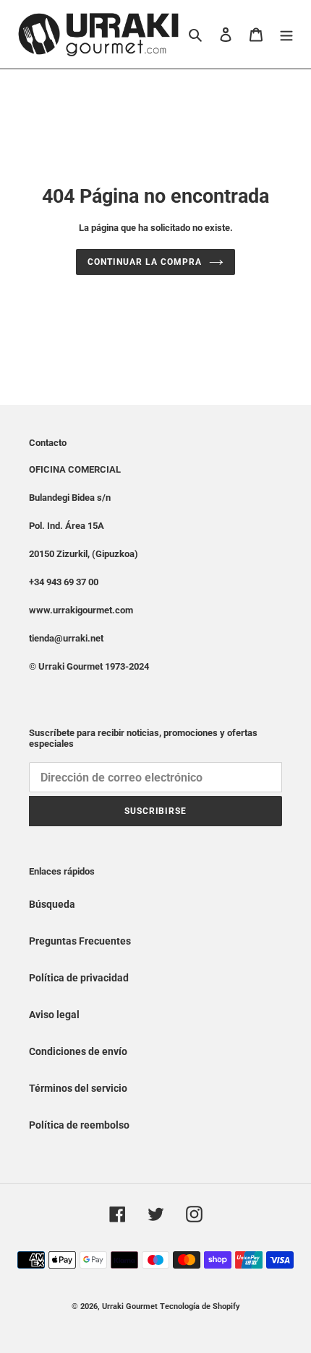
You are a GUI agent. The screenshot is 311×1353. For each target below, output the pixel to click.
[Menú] (286, 34)
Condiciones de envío (78, 1051)
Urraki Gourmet (130, 1306)
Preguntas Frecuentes (80, 941)
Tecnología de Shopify (200, 1306)
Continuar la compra (144, 262)
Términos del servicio (78, 1088)
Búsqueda (52, 904)
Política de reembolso (79, 1125)
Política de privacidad (79, 978)
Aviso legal (54, 1014)
